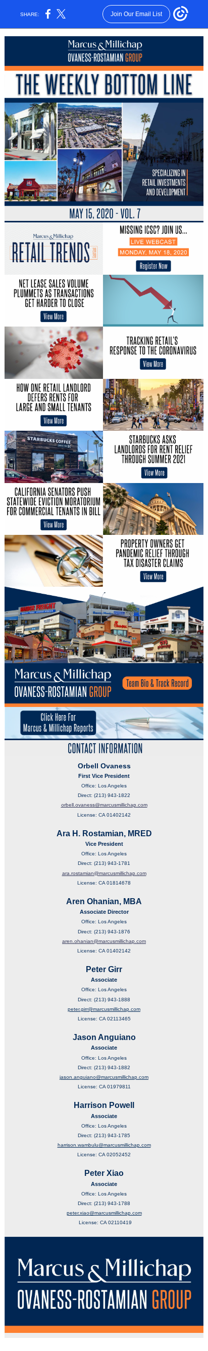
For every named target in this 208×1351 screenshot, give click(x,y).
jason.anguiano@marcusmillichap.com (104, 1077)
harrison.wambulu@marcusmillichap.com (104, 1145)
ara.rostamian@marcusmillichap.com (104, 873)
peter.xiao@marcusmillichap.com (104, 1213)
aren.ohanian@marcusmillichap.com (104, 941)
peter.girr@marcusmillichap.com (104, 1009)
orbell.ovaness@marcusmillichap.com (104, 805)
